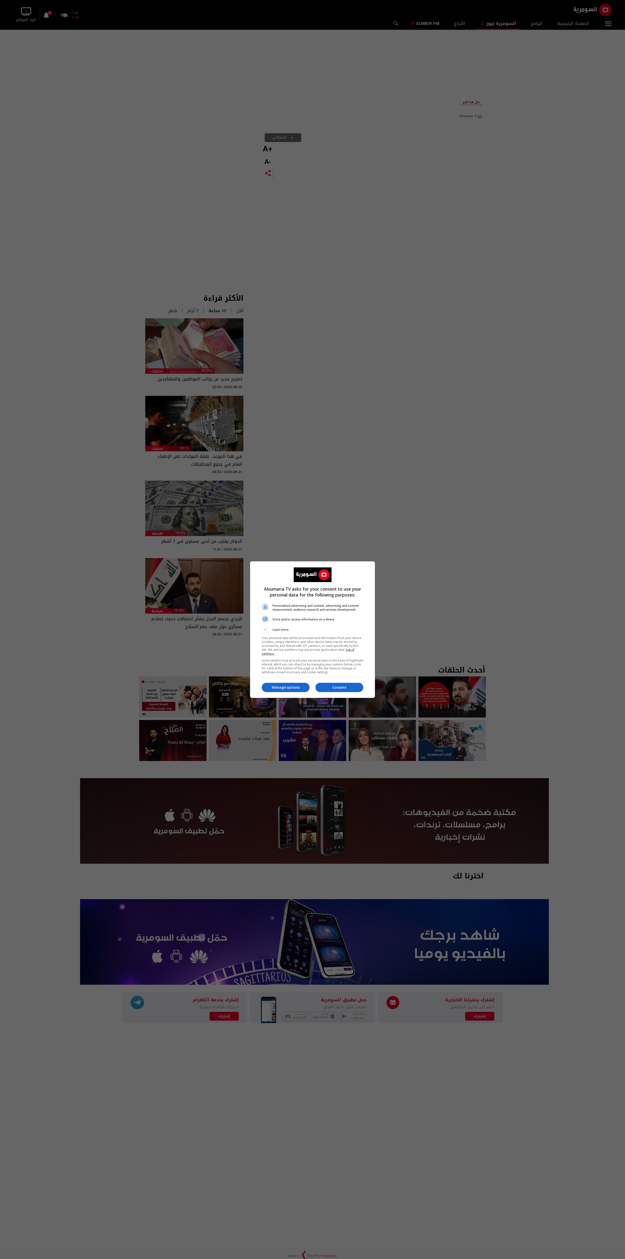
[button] (312, 629)
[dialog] (312, 629)
